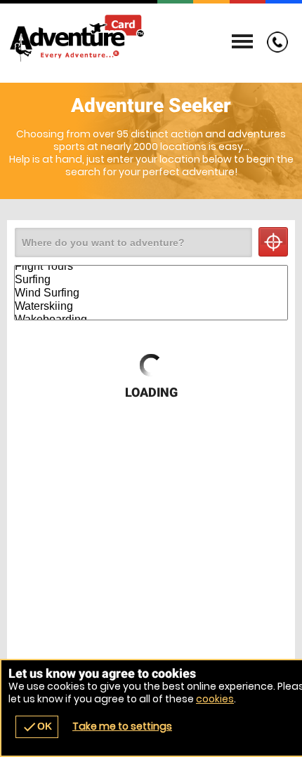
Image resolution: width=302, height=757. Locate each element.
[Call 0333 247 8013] (274, 49)
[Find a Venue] (133, 242)
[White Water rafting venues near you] (273, 242)
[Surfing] (151, 280)
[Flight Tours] (151, 266)
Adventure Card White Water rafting (151, 39)
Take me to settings (122, 726)
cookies (215, 699)
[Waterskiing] (151, 306)
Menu (242, 42)
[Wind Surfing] (151, 293)
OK (37, 727)
